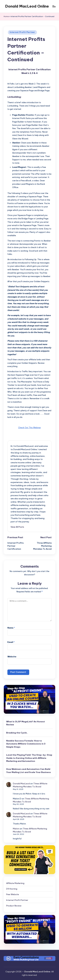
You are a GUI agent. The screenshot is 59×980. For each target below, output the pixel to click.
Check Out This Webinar (29, 427)
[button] (17, 527)
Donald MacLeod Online (27, 6)
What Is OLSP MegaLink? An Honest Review (25, 723)
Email (11, 642)
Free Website (12, 894)
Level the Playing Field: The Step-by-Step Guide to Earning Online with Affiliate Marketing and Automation (29, 758)
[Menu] (53, 6)
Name (11, 627)
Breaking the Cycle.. (17, 732)
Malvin (16, 828)
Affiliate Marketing (15, 883)
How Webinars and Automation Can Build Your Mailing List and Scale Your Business (28, 770)
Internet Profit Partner (22, 32)
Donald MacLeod (21, 783)
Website (11, 656)
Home (6, 16)
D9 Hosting (11, 888)
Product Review (13, 905)
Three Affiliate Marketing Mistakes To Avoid (30, 785)
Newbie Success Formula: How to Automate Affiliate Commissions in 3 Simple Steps (25, 743)
